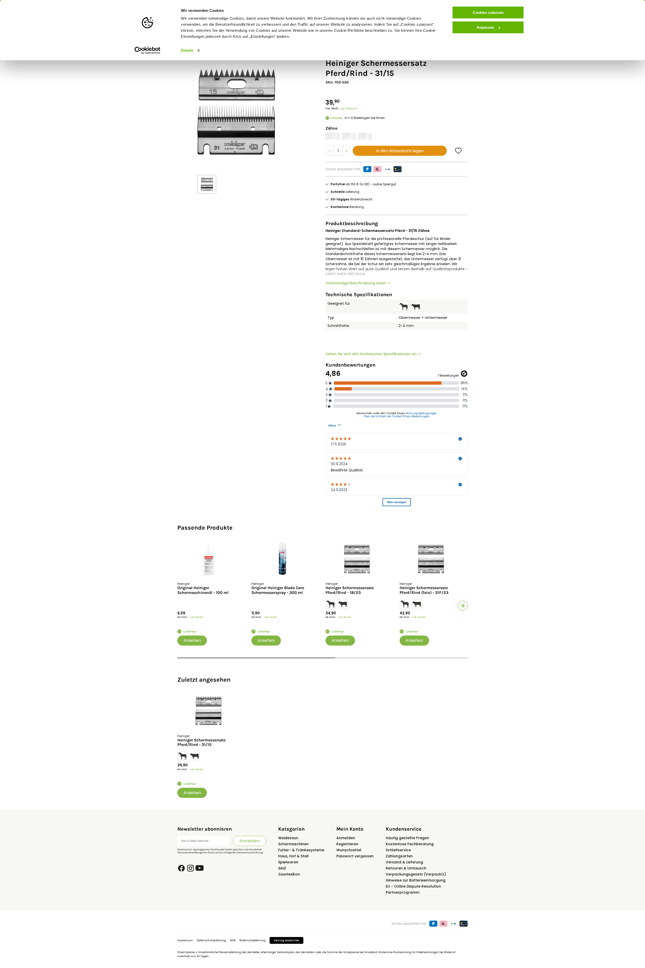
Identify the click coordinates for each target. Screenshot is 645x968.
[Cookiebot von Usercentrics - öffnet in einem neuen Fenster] (147, 50)
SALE (282, 868)
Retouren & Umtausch (406, 868)
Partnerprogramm (403, 892)
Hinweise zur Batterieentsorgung (415, 880)
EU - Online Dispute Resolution (413, 886)
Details (187, 50)
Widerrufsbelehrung (252, 940)
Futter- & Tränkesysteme (301, 850)
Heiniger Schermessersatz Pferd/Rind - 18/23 (350, 590)
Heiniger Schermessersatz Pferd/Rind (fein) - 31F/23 (424, 590)
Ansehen (192, 640)
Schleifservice (398, 850)
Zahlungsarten (399, 856)
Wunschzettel (348, 850)
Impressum (185, 940)
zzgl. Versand (348, 108)
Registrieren (347, 843)
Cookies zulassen (488, 12)
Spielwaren (288, 862)
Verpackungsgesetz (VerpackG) (416, 874)
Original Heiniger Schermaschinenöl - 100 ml (203, 590)
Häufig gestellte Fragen (407, 837)
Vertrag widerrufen (286, 940)
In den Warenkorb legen (400, 151)
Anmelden (249, 841)
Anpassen (485, 27)
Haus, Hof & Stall (293, 856)
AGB (232, 940)
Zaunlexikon (289, 874)
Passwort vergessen (355, 856)
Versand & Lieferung (404, 862)
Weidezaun (288, 837)
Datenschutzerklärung (250, 852)
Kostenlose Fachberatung (410, 843)
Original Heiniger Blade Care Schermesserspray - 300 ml (277, 590)
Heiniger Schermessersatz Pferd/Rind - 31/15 (201, 742)
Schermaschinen (293, 843)
